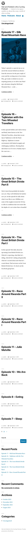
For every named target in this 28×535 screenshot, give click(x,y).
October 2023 (7, 499)
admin (4, 99)
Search (3, 438)
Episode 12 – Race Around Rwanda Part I (13, 322)
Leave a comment (18, 101)
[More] (23, 16)
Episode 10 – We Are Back (13, 373)
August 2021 (7, 507)
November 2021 (8, 502)
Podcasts (11, 16)
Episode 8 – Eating (12, 396)
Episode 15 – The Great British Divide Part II (12, 181)
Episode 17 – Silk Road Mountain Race (13, 34)
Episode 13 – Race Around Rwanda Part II (13, 294)
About (18, 16)
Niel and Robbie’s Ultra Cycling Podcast (11, 529)
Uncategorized (7, 101)
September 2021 (8, 505)
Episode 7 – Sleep (11, 418)
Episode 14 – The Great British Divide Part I (12, 240)
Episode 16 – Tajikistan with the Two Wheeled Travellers (12, 119)
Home (3, 16)
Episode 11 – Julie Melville (11, 348)
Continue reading (7, 92)
